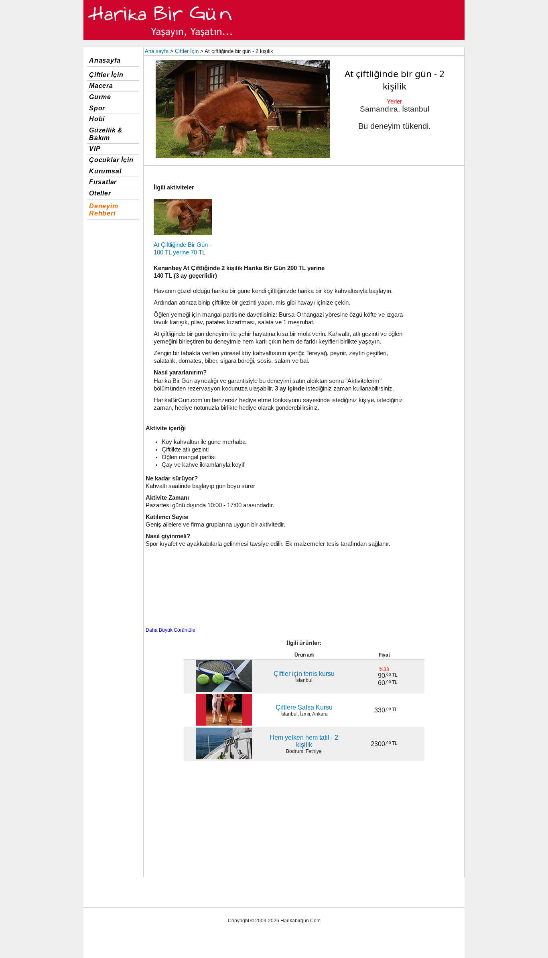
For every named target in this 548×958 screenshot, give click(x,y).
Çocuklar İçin (111, 160)
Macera (101, 85)
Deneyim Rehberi (103, 210)
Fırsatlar (103, 182)
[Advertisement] (396, 226)
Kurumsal (105, 171)
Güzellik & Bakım (106, 134)
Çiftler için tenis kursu (304, 673)
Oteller (100, 193)
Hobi (97, 119)
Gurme (100, 97)
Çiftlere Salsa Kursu (304, 707)
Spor (97, 108)
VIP (94, 148)
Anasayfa (104, 60)
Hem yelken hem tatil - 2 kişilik (304, 741)
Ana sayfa (156, 51)
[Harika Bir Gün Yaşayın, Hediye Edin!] (160, 38)
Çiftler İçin (106, 74)
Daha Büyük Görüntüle (170, 630)
